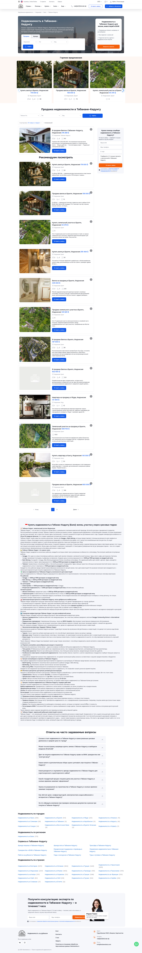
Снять (55, 6)
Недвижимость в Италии (54, 871)
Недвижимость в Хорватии (55, 874)
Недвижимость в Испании (54, 866)
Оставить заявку (95, 6)
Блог (57, 931)
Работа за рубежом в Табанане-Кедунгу (32, 855)
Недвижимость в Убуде (80, 818)
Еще (62, 6)
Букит (39, 96)
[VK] (20, 942)
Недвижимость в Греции (81, 874)
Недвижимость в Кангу (26, 818)
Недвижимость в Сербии (108, 878)
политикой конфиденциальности (109, 170)
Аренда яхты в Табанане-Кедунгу (65, 845)
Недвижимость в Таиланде (81, 871)
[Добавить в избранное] (49, 63)
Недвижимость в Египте (53, 882)
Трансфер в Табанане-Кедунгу (100, 845)
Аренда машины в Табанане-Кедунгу (31, 845)
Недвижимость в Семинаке (28, 821)
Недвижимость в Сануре (27, 826)
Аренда (35, 36)
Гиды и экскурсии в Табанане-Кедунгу (67, 855)
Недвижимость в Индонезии (28, 871)
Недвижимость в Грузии (80, 878)
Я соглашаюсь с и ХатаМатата (110, 170)
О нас (57, 938)
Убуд (62, 402)
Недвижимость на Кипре (27, 874)
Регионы (37, 6)
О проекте (43, 1)
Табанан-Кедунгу (65, 135)
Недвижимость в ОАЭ (53, 878)
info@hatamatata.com (104, 944)
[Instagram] (25, 942)
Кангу (62, 458)
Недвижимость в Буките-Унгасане (84, 825)
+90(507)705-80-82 (103, 939)
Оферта (60, 1)
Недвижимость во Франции (109, 874)
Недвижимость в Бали (26, 836)
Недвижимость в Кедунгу (108, 821)
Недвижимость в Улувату (108, 826)
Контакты (51, 1)
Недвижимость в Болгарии (28, 866)
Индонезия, (33, 96)
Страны (28, 6)
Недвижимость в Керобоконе (82, 821)
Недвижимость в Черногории (109, 865)
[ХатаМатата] (22, 933)
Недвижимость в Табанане (54, 821)
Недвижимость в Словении (28, 882)
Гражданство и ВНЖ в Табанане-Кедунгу (32, 850)
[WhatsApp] (136, 944)
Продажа (26, 36)
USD (98, 1)
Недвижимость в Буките (54, 818)
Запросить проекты (108, 46)
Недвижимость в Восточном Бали (57, 825)
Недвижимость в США (26, 878)
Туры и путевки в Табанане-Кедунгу (102, 855)
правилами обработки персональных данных (110, 169)
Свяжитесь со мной (81, 917)
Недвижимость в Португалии (109, 871)
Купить (47, 6)
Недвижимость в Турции (81, 866)
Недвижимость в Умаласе (108, 818)
